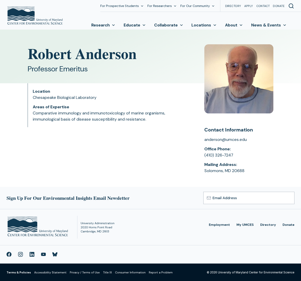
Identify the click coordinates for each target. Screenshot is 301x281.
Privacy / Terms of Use (85, 272)
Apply (248, 6)
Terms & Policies (19, 272)
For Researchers (159, 6)
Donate (279, 6)
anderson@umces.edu (225, 139)
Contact (263, 6)
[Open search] (291, 6)
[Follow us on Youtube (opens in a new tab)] (43, 254)
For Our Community (195, 6)
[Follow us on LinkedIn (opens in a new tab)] (31, 254)
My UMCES (245, 225)
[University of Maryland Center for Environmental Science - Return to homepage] (39, 227)
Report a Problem (161, 272)
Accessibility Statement (50, 272)
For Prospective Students (119, 6)
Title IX (107, 272)
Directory (233, 6)
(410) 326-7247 (218, 155)
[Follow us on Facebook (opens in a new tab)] (9, 254)
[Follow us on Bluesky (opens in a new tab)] (54, 254)
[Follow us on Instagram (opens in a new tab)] (20, 254)
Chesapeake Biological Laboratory (64, 97)
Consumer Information (130, 272)
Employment (219, 225)
